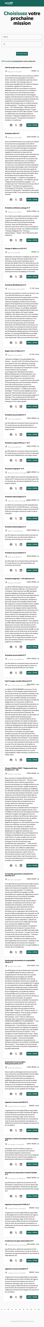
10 (8, 1309)
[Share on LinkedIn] (20, 125)
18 (38, 1309)
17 (35, 1309)
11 (12, 1309)
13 (19, 1309)
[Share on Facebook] (11, 125)
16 (31, 1309)
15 (27, 1309)
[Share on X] (16, 125)
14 (23, 1309)
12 (16, 1309)
